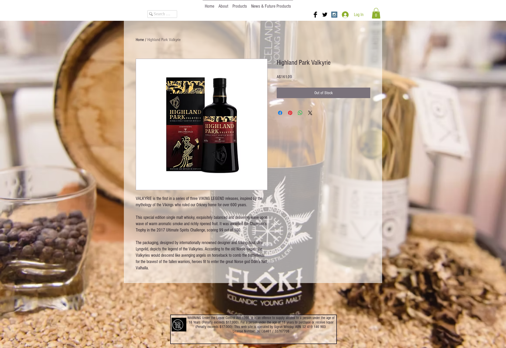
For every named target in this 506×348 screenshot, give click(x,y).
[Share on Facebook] (280, 113)
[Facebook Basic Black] (315, 15)
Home (140, 39)
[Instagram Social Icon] (334, 15)
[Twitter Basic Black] (325, 15)
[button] (376, 13)
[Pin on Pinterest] (290, 113)
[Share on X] (310, 113)
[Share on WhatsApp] (300, 113)
